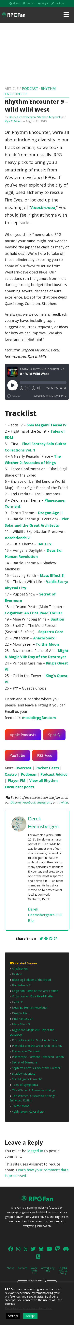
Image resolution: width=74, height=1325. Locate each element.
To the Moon (47, 644)
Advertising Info (47, 1269)
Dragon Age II (50, 512)
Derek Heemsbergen (22, 117)
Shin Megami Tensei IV (47, 425)
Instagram (44, 802)
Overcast (23, 768)
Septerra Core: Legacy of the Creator (36, 1068)
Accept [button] (30, 1316)
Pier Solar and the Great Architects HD (37, 1046)
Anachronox (43, 207)
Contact (30, 3)
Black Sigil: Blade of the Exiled (31, 980)
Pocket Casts (47, 768)
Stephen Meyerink (49, 117)
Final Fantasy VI (22, 1019)
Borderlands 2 (17, 537)
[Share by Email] (55, 938)
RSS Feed (44, 755)
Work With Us (34, 1270)
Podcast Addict (53, 774)
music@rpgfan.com (39, 717)
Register (59, 3)
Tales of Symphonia (25, 1085)
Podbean (28, 774)
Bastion (57, 619)
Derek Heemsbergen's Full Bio (45, 915)
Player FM (16, 780)
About (16, 3)
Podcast (30, 88)
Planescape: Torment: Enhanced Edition (38, 1057)
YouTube (17, 755)
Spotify (54, 734)
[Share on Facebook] (46, 938)
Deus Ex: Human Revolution (30, 1007)
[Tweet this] (41, 938)
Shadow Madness (23, 1073)
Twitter (63, 802)
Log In (45, 3)
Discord (15, 802)
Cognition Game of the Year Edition (35, 991)
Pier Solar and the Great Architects (34, 1040)
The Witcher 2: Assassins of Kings (33, 1090)
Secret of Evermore (24, 1062)
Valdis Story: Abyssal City (28, 1111)
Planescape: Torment (26, 1051)
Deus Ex (44, 544)
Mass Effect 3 (52, 575)
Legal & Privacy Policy (63, 1270)
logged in (35, 1150)
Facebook (29, 802)
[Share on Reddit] (50, 938)
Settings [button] (13, 1316)
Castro (11, 774)
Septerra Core (50, 631)
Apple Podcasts (23, 734)
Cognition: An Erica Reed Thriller (33, 613)
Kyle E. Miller (13, 121)
